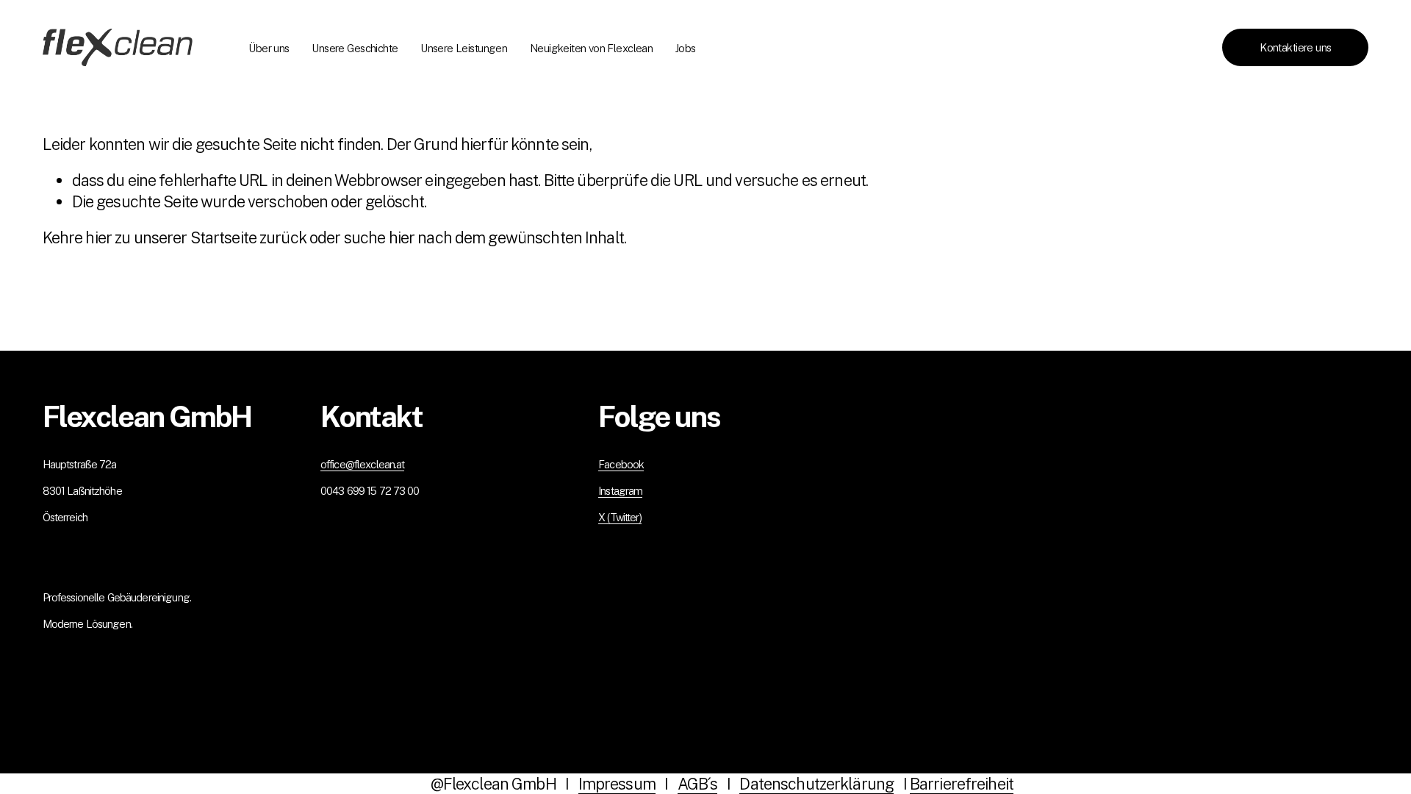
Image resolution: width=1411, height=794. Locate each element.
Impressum (617, 783)
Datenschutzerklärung (816, 783)
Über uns (268, 48)
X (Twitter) (620, 517)
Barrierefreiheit (961, 783)
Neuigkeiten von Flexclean (591, 48)
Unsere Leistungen (463, 48)
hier (98, 237)
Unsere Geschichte (355, 48)
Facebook (621, 464)
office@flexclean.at (362, 464)
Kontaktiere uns (1295, 47)
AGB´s (698, 783)
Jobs (685, 48)
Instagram (620, 490)
